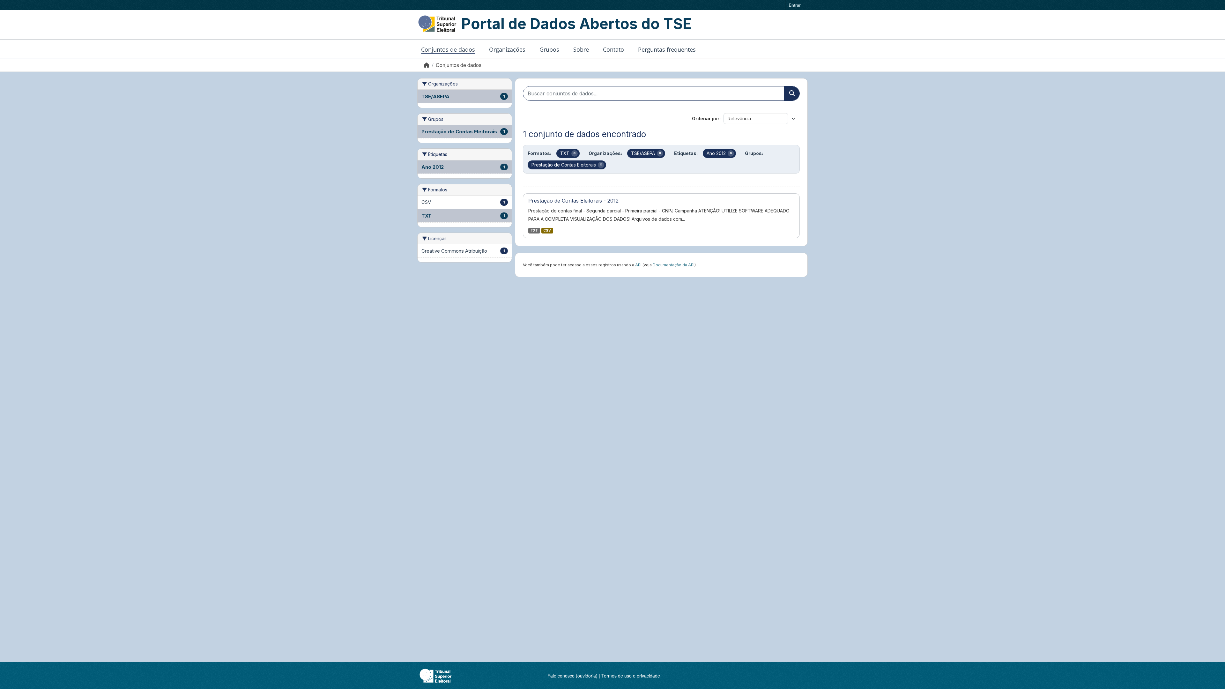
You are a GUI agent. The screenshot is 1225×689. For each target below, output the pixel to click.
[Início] (426, 65)
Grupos (549, 49)
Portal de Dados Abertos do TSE (576, 24)
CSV (547, 230)
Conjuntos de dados (448, 49)
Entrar (795, 5)
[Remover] (574, 153)
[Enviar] (791, 93)
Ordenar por (705, 118)
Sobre (581, 49)
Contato (613, 49)
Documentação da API (673, 265)
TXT (534, 230)
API (638, 265)
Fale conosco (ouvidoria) (572, 675)
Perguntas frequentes (667, 49)
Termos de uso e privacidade (630, 675)
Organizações (507, 49)
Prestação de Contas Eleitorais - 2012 (573, 200)
